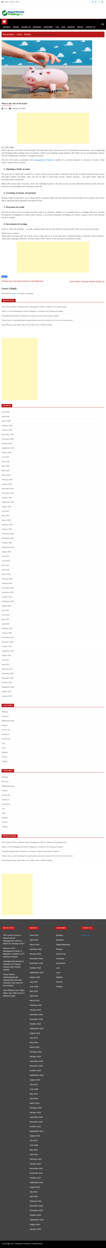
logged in (15, 293)
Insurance (37, 27)
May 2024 (5, 516)
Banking (4, 276)
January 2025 (7, 484)
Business (6, 27)
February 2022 (7, 628)
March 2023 (6, 574)
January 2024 (7, 529)
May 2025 (5, 466)
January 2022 (7, 633)
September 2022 (8, 601)
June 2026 (6, 412)
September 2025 (8, 448)
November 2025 (8, 439)
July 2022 (5, 610)
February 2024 (7, 525)
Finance (16, 27)
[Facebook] (92, 2)
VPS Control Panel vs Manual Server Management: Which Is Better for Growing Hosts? (34, 307)
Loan (63, 27)
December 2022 (8, 588)
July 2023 (5, 556)
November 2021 (8, 642)
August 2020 (6, 691)
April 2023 (5, 570)
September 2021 (8, 651)
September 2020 (8, 687)
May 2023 (5, 565)
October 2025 (7, 443)
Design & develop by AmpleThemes (29, 1244)
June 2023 (6, 561)
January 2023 (7, 583)
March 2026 (6, 421)
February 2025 (7, 479)
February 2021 (7, 669)
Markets (71, 27)
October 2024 (7, 498)
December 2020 (8, 673)
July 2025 (5, 457)
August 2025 (6, 452)
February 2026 (7, 425)
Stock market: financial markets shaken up (86, 282)
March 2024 (6, 520)
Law (57, 27)
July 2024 (5, 511)
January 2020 (7, 696)
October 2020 (7, 682)
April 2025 (5, 470)
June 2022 (6, 615)
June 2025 (6, 461)
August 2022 (6, 606)
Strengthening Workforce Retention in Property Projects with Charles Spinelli (30, 316)
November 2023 (8, 538)
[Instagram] (99, 2)
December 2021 (8, 637)
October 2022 (7, 597)
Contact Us (90, 27)
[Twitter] (96, 2)
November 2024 (8, 493)
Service (80, 27)
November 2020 (8, 678)
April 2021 (5, 664)
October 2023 (7, 543)
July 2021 (5, 660)
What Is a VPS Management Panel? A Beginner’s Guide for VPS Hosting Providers (32, 311)
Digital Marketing (8, 721)
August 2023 (6, 552)
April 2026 (5, 416)
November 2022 (8, 592)
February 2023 (7, 579)
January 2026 (7, 430)
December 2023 (8, 534)
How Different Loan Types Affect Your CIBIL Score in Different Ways (27, 325)
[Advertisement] (53, 128)
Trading (4, 761)
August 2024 (6, 507)
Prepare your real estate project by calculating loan (22, 281)
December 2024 (8, 488)
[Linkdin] (102, 2)
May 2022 (5, 619)
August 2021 (6, 655)
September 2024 (8, 502)
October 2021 (7, 646)
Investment (48, 27)
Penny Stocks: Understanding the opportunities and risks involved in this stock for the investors (37, 320)
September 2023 (8, 547)
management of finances (44, 160)
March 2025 (6, 475)
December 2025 (8, 434)
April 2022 (5, 624)
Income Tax (26, 27)
